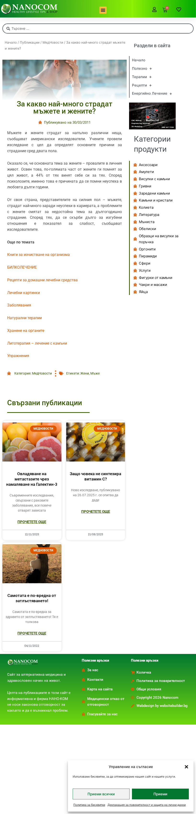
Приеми (160, 794)
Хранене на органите (25, 330)
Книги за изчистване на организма (38, 254)
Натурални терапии (24, 318)
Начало (11, 42)
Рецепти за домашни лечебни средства (42, 280)
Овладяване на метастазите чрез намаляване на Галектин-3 (31, 479)
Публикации (29, 42)
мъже (95, 373)
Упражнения (18, 355)
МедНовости (53, 42)
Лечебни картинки (23, 292)
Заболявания (19, 305)
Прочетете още (31, 522)
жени (84, 373)
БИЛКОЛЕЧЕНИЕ (22, 267)
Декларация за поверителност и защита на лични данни (147, 805)
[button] (186, 766)
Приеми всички (101, 794)
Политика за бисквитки (89, 805)
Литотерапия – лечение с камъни (37, 343)
